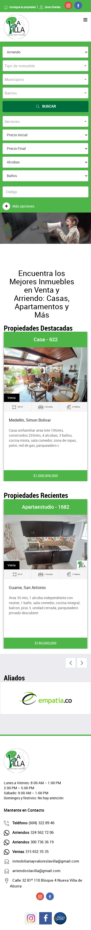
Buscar (49, 106)
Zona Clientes (52, 7)
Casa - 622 (46, 339)
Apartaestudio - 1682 (45, 506)
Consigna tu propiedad (22, 7)
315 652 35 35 (30, 851)
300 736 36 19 (33, 841)
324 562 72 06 (33, 832)
